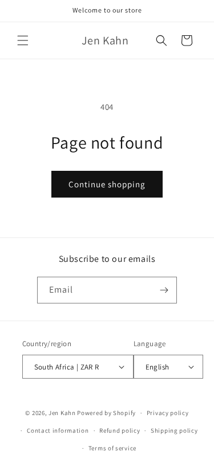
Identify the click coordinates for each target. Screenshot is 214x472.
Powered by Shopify (106, 413)
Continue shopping (107, 184)
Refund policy (119, 430)
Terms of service (112, 448)
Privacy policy (168, 413)
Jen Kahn (62, 413)
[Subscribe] (163, 290)
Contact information (57, 430)
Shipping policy (174, 430)
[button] (22, 40)
